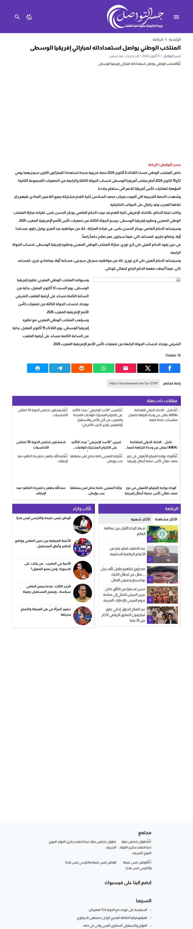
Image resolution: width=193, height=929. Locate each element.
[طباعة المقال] (37, 368)
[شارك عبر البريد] (126, 368)
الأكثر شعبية (140, 519)
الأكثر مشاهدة (166, 519)
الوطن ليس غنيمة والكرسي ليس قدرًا (43, 518)
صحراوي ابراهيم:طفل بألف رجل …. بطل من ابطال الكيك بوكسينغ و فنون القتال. (123, 574)
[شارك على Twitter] (147, 368)
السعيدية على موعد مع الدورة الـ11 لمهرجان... (117, 910)
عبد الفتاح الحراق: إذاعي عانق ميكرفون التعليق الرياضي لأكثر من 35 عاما (123, 614)
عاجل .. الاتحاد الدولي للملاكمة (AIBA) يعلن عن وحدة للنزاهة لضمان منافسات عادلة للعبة (151, 447)
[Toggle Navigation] (177, 16)
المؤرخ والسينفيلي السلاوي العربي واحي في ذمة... (114, 925)
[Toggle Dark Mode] (29, 16)
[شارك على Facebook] (170, 368)
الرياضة (158, 39)
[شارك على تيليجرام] (59, 368)
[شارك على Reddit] (81, 368)
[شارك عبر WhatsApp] (103, 368)
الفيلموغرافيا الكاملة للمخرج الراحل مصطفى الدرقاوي (112, 918)
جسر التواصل (172, 56)
